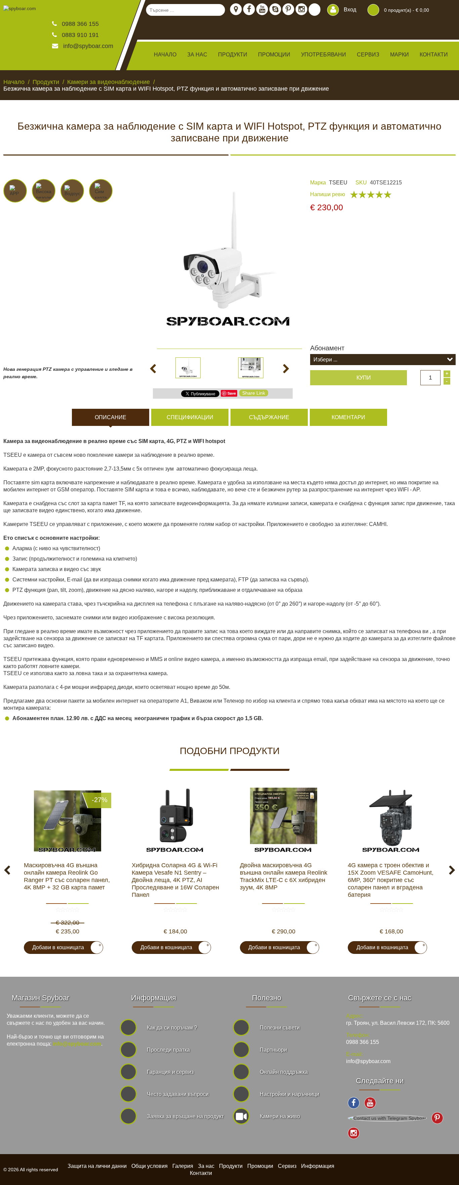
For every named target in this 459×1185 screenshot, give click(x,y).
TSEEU (338, 182)
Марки (399, 54)
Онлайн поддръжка (284, 1072)
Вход (349, 9)
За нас (197, 54)
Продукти (231, 1166)
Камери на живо (280, 1116)
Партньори (273, 1050)
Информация (317, 1166)
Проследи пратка (168, 1050)
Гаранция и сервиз (170, 1072)
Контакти (434, 54)
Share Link (253, 393)
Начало (165, 54)
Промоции (274, 54)
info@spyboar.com (88, 46)
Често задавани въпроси (178, 1094)
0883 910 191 (79, 35)
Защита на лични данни (97, 1166)
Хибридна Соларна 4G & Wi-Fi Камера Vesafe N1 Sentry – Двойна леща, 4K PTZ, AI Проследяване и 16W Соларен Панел (175, 880)
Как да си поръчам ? (172, 1027)
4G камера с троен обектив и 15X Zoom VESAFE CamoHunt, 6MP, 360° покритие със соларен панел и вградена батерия (390, 880)
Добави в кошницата (64, 946)
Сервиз (368, 54)
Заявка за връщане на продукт (185, 1116)
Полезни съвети (280, 1027)
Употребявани (323, 54)
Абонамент (327, 348)
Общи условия (149, 1166)
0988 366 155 (79, 23)
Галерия (182, 1166)
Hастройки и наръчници (289, 1094)
